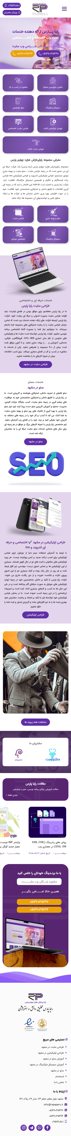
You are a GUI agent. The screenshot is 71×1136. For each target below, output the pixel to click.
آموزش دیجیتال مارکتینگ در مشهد (47, 1065)
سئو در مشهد (36, 442)
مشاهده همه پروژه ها (35, 722)
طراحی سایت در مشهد (36, 364)
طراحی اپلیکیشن (35, 615)
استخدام (59, 1076)
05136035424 (56, 1116)
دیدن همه (13, 795)
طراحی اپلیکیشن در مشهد (51, 1053)
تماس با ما (59, 1082)
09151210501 (13, 5)
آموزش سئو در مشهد (53, 1059)
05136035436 (56, 1110)
